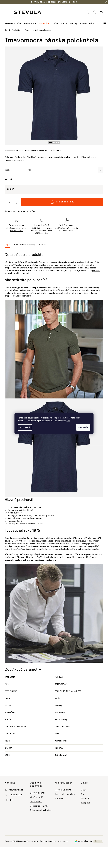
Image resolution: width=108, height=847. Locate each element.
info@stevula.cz (15, 789)
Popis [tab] (7, 244)
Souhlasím (83, 427)
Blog (83, 794)
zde (68, 420)
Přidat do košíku (65, 201)
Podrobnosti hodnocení (37, 150)
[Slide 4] (58, 142)
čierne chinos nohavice (20, 273)
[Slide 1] (50, 142)
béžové (96, 270)
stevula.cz (6, 800)
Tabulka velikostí (63, 790)
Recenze (59, 798)
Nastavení (25, 427)
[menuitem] (13, 23)
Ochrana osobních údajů (40, 810)
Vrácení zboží (36, 801)
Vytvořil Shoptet (84, 841)
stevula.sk (11, 800)
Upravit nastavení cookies (58, 841)
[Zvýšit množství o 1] (17, 200)
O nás (83, 790)
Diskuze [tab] (42, 244)
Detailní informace (13, 160)
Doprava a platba (37, 793)
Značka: (56, 150)
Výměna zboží (36, 797)
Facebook (85, 798)
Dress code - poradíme (65, 794)
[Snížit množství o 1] (17, 204)
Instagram (85, 802)
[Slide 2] (54, 142)
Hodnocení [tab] (24, 244)
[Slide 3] (56, 142)
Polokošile (60, 677)
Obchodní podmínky (39, 806)
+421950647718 (15, 794)
